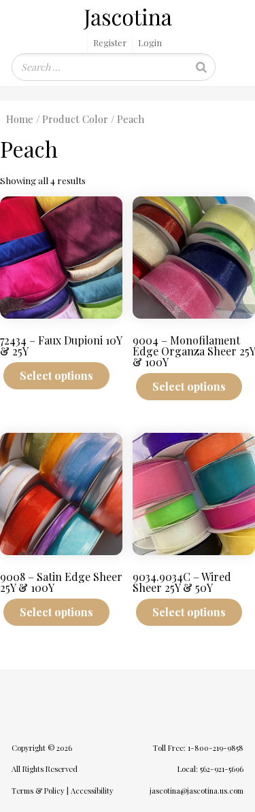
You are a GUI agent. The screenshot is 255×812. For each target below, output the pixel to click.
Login (150, 42)
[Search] (201, 67)
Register (109, 42)
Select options (56, 375)
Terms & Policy (38, 790)
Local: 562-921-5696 (210, 769)
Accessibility (92, 790)
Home (19, 119)
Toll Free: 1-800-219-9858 (198, 748)
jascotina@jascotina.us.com (196, 790)
